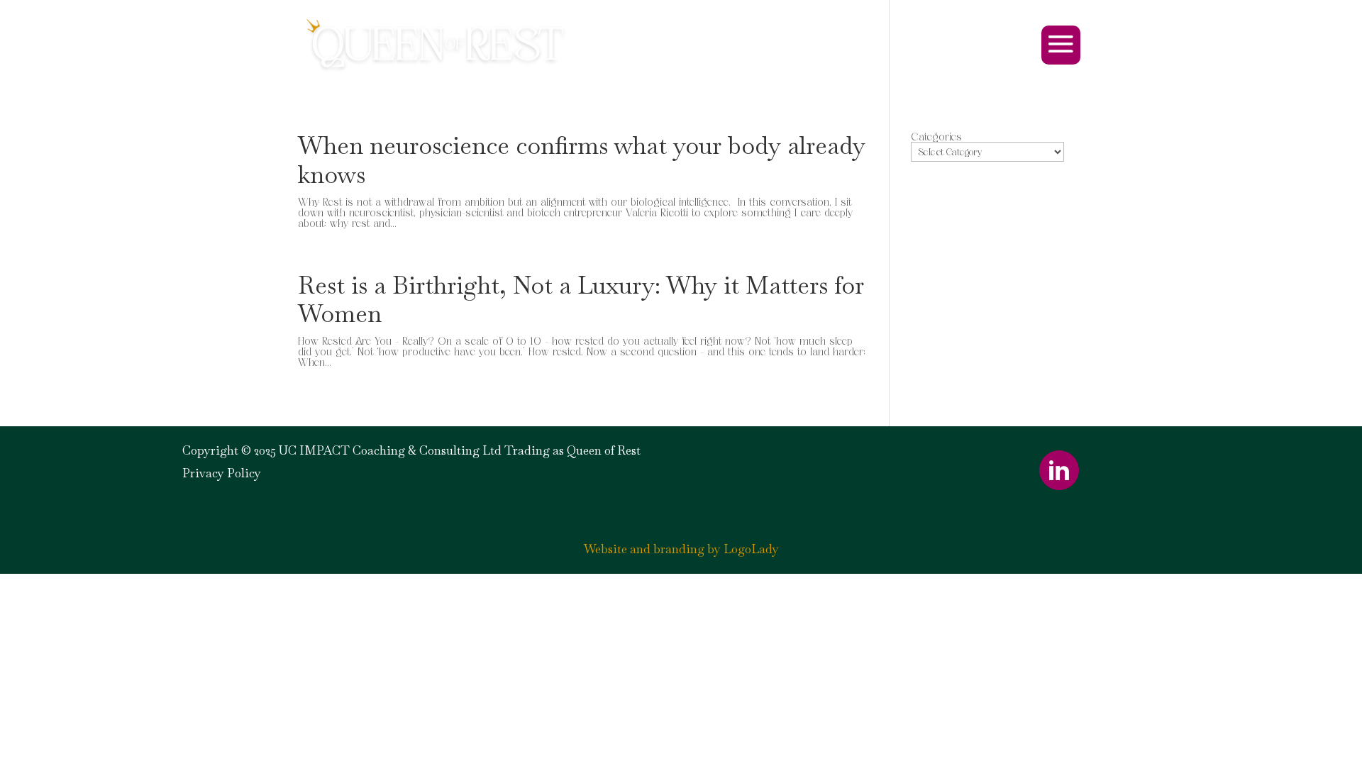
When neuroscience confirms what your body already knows (581, 160)
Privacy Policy (221, 473)
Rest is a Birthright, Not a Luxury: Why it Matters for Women (581, 300)
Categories (936, 136)
